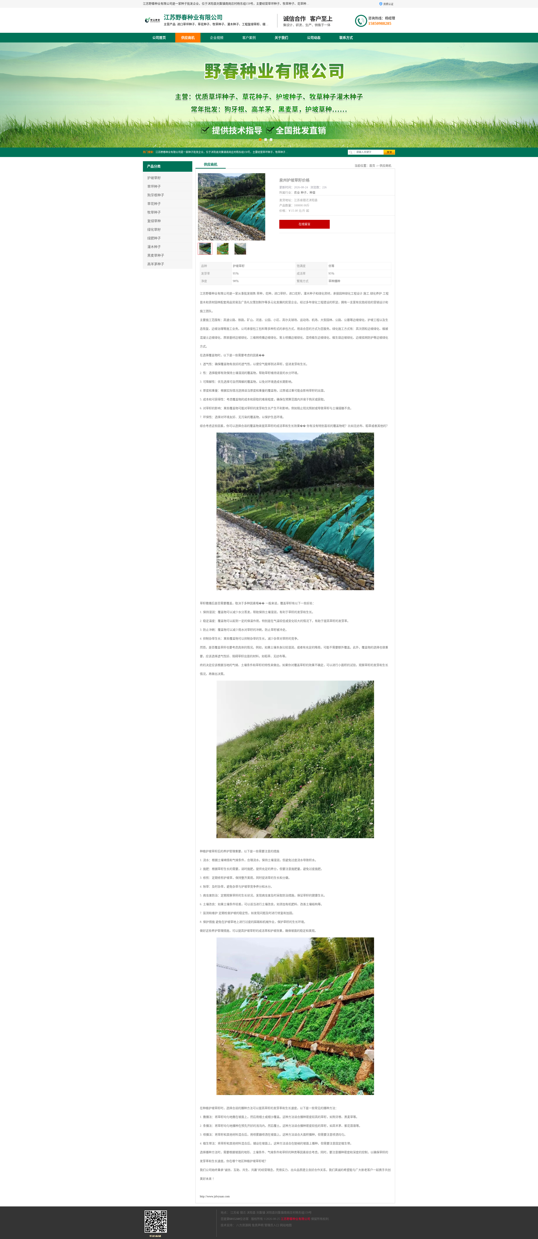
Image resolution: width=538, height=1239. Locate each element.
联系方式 (346, 38)
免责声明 (258, 1225)
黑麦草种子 (155, 255)
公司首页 (159, 38)
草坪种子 (154, 186)
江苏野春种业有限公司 (295, 1219)
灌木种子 (154, 247)
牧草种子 (154, 212)
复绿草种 (154, 221)
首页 (372, 165)
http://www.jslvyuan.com (215, 1196)
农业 (297, 192)
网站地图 (286, 1225)
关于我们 (281, 38)
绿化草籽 (154, 229)
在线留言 (304, 224)
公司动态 (313, 38)
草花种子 (154, 204)
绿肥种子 (154, 238)
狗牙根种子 (155, 195)
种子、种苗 (308, 192)
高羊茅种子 (155, 264)
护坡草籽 (154, 178)
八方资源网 (243, 1225)
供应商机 (188, 38)
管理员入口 (271, 1225)
